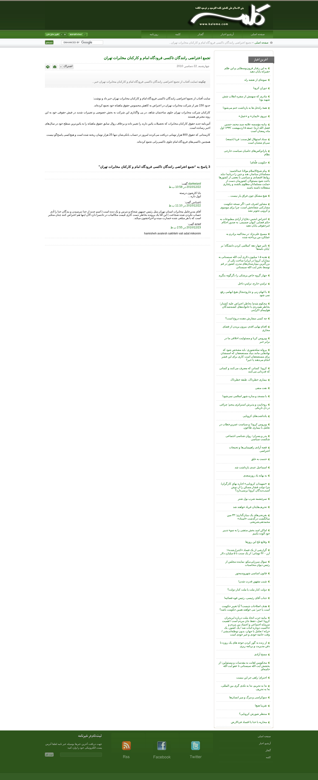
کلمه (178, 34)
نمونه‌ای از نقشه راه (255, 79)
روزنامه (154, 34)
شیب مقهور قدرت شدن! (252, 581)
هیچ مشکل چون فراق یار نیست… (247, 195)
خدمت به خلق (259, 459)
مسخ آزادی (260, 654)
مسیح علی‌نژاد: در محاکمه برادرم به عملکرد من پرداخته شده (248, 235)
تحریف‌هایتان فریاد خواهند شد (250, 507)
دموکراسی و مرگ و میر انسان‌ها (248, 697)
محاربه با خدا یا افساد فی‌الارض (249, 722)
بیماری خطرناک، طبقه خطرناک (248, 379)
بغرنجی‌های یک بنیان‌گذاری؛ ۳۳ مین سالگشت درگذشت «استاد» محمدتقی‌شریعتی (248, 518)
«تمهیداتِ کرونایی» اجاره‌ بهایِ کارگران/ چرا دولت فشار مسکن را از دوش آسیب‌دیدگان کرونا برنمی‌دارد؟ (245, 487)
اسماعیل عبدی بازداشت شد (251, 467)
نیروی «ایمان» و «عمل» (253, 116)
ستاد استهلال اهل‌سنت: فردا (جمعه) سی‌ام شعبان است (248, 141)
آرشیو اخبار (227, 34)
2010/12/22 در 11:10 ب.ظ (185, 205)
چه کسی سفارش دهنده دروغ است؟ (246, 318)
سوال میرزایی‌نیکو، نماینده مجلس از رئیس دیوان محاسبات (247, 563)
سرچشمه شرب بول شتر (252, 498)
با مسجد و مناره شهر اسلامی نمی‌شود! (244, 396)
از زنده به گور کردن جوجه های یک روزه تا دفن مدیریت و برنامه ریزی (245, 644)
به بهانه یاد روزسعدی (255, 475)
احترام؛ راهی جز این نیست (251, 677)
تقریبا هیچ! (261, 705)
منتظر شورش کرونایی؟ (253, 714)
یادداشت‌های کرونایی (255, 416)
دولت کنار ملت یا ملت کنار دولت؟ (247, 589)
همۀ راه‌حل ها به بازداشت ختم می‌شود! (245, 107)
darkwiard (194, 183)
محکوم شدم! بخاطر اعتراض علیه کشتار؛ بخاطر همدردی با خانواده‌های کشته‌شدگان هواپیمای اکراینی (245, 307)
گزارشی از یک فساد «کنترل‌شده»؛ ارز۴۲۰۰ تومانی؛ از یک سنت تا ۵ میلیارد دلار (245, 551)
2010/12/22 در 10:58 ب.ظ (185, 187)
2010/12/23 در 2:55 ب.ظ (185, 227)
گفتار (201, 34)
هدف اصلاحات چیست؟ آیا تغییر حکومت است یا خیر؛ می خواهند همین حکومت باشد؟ (245, 607)
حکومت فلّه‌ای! (258, 162)
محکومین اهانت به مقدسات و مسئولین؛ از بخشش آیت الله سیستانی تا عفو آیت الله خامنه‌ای (244, 666)
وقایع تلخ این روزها (256, 542)
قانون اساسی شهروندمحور (251, 573)
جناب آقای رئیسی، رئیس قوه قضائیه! (245, 598)
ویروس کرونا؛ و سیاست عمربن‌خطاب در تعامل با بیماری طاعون (244, 426)
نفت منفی (261, 388)
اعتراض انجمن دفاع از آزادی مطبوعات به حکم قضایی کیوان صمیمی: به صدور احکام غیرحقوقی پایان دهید (245, 222)
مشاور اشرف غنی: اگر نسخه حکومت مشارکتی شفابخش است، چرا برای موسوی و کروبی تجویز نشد (245, 207)
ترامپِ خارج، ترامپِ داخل (252, 283)
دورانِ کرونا (260, 88)
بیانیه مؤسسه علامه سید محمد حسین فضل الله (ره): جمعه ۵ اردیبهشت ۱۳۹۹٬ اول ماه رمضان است (245, 128)
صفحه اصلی (258, 34)
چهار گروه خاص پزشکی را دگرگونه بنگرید (243, 275)
